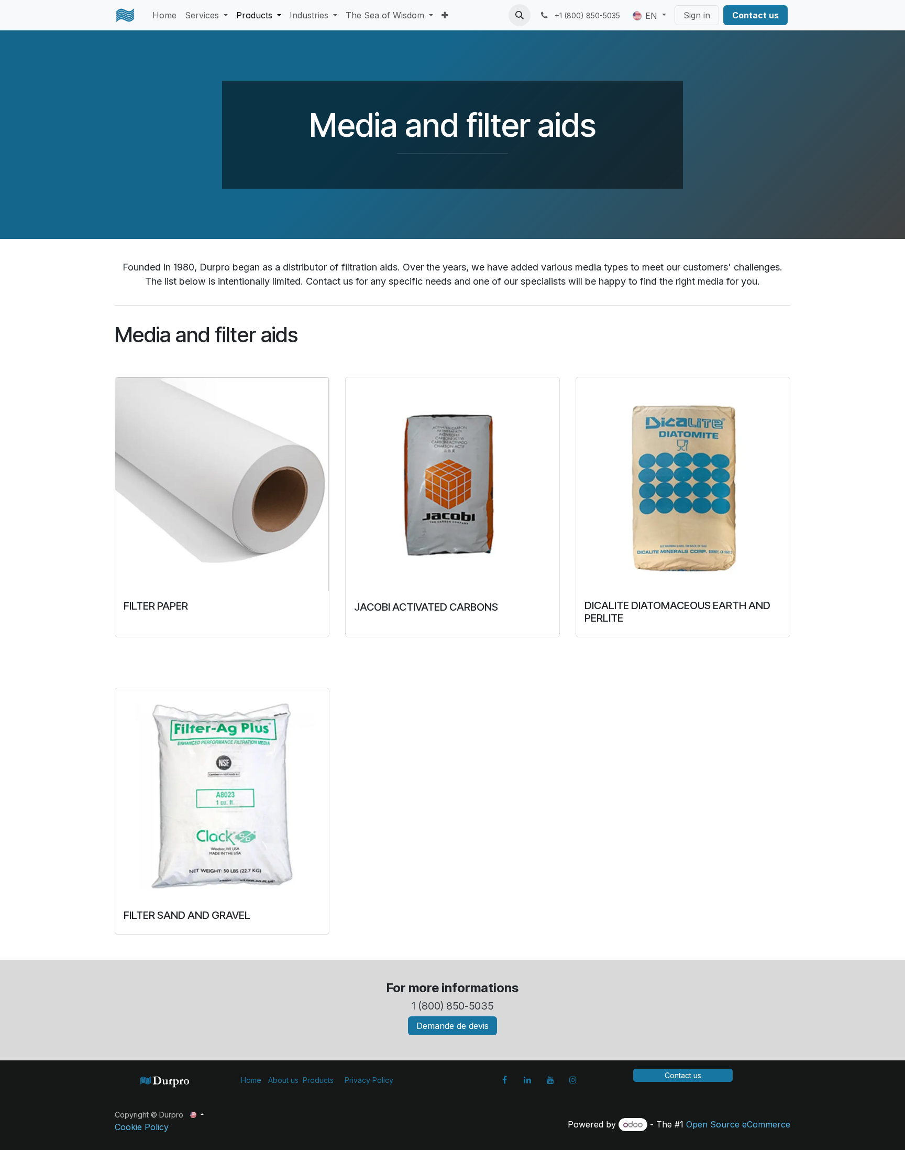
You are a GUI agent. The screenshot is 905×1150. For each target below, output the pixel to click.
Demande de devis (452, 1026)
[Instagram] (573, 1079)
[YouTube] (550, 1079)
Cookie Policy (142, 1127)
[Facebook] (504, 1079)
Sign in (696, 15)
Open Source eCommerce (738, 1124)
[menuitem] (164, 15)
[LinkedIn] (527, 1079)
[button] (520, 15)
